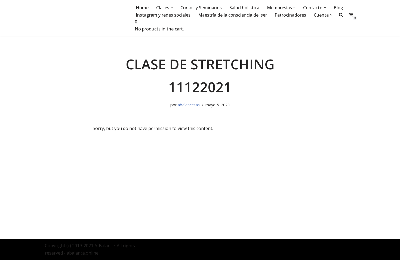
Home (142, 8)
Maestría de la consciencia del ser (232, 15)
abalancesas (189, 104)
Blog (338, 8)
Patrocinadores (290, 15)
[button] (172, 8)
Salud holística (244, 8)
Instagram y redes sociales (163, 15)
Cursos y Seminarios (201, 8)
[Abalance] (86, 18)
